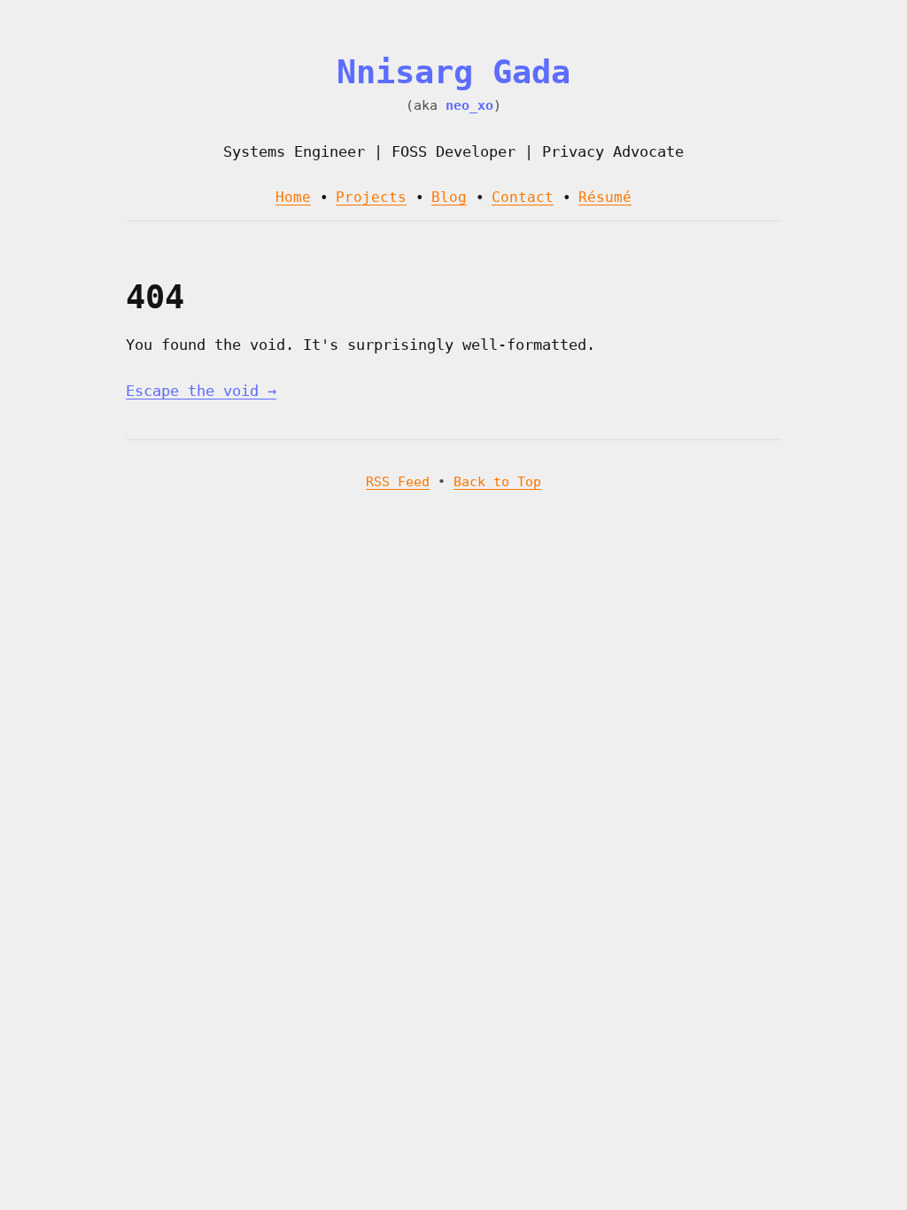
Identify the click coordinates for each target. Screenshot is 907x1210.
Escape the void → (201, 390)
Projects (371, 197)
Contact (523, 197)
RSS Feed (398, 482)
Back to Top (497, 482)
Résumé (605, 197)
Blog (449, 197)
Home (293, 197)
